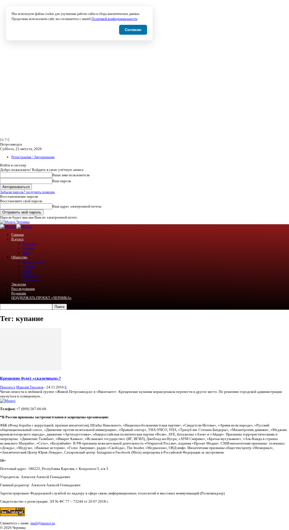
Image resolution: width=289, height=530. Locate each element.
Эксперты (30, 280)
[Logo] (8, 226)
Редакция (18, 293)
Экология (18, 284)
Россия (28, 248)
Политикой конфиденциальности (114, 19)
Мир (26, 252)
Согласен (133, 30)
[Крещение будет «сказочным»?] (31, 369)
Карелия (29, 243)
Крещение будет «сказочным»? (30, 378)
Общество (19, 257)
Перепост (30, 275)
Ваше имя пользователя (70, 175)
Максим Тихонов (29, 387)
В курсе (17, 239)
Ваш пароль (61, 181)
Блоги (27, 271)
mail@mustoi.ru (42, 523)
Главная (17, 234)
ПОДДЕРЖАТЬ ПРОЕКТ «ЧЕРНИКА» (41, 298)
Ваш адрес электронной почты (76, 206)
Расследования (23, 289)
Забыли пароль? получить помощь (27, 192)
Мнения (29, 266)
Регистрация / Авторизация (32, 157)
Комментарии (33, 261)
